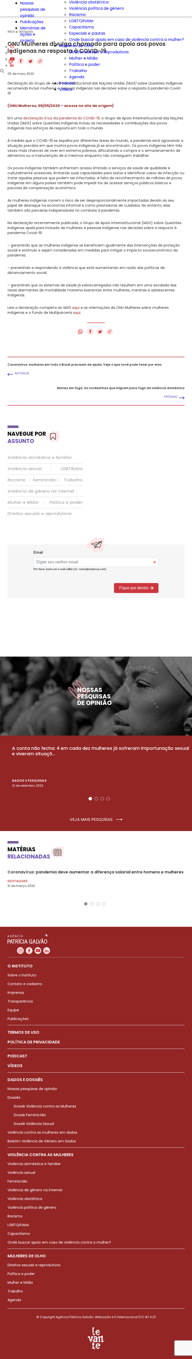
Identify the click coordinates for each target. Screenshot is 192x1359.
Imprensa (16, 992)
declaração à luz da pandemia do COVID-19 (61, 118)
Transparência (20, 1001)
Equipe (13, 1010)
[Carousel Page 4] (108, 798)
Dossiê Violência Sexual (34, 1123)
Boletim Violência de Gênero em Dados (42, 1141)
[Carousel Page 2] (96, 798)
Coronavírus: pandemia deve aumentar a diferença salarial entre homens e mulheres (96, 872)
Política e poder (84, 64)
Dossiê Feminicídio (30, 1114)
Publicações (32, 22)
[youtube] (12, 59)
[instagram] (12, 47)
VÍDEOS (15, 1066)
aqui (76, 307)
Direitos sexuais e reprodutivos (99, 52)
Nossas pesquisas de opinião (32, 9)
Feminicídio (44, 480)
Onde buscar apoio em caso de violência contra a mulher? (126, 39)
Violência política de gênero (96, 8)
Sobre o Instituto (22, 975)
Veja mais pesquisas (92, 819)
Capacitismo (81, 27)
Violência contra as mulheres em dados (42, 1132)
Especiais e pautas (87, 33)
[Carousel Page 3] (102, 798)
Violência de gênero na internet (41, 491)
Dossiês (14, 1097)
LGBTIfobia (71, 469)
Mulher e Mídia (83, 58)
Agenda (76, 77)
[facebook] (11, 53)
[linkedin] (12, 65)
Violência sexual (25, 469)
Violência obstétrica (25, 1198)
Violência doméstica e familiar (40, 457)
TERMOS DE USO (23, 1032)
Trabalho (78, 71)
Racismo (77, 14)
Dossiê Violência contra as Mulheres (45, 1106)
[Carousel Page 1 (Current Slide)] (90, 798)
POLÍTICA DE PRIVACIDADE (34, 1042)
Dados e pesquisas (29, 780)
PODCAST (17, 1056)
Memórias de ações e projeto (33, 34)
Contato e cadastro (25, 983)
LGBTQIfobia (81, 21)
